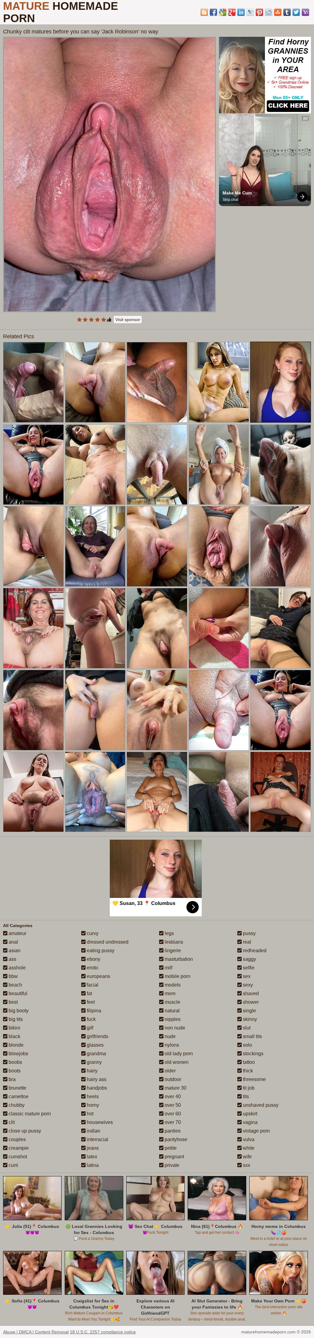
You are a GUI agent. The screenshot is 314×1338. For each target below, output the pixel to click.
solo (247, 1045)
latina (92, 1165)
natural (171, 1010)
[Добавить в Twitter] (296, 12)
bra (11, 1079)
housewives (99, 1122)
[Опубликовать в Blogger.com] (204, 12)
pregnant (173, 1156)
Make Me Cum (237, 192)
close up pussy (24, 1130)
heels (92, 1096)
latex (91, 1156)
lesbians (173, 942)
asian (14, 950)
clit (11, 1122)
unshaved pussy (260, 1105)
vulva (248, 1139)
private (171, 1165)
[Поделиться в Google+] (232, 12)
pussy (249, 933)
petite (170, 1148)
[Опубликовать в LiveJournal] (250, 12)
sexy (247, 984)
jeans (92, 1148)
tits (245, 1096)
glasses (95, 1045)
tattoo (248, 1062)
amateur (16, 933)
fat (89, 993)
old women (176, 1062)
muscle (171, 1002)
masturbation (178, 959)
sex (246, 976)
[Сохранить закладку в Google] (222, 12)
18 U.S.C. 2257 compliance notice (103, 1331)
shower (250, 1002)
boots (14, 1070)
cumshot (17, 1156)
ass (11, 959)
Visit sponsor (127, 319)
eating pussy (100, 950)
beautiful (17, 993)
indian (93, 1130)
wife (247, 1156)
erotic (92, 967)
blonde (15, 1045)
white (248, 1148)
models (172, 984)
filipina (93, 1010)
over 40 (172, 1096)
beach (14, 984)
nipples (172, 1019)
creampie (18, 1148)
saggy (249, 959)
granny (94, 1062)
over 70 (172, 1122)
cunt (12, 1165)
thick (247, 1070)
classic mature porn (29, 1113)
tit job (248, 1088)
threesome (254, 1079)
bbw (12, 976)
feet (90, 1002)
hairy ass (96, 1079)
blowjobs (17, 1053)
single (249, 1010)
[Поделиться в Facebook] (213, 12)
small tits (252, 1036)
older (169, 1070)
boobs (14, 1062)
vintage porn (256, 1130)
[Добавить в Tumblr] (287, 12)
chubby (16, 1105)
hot (90, 1113)
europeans (98, 976)
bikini (13, 1027)
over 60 (172, 1113)
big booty (18, 1010)
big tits (15, 1019)
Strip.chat (230, 199)
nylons (171, 1045)
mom (169, 993)
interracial (97, 1139)
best (12, 1002)
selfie (248, 967)
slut (246, 1027)
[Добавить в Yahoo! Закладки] (305, 12)
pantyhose (175, 1139)
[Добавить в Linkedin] (241, 12)
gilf (89, 1027)
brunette (16, 1088)
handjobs (96, 1088)
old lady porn (178, 1053)
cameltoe (18, 1096)
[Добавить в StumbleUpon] (277, 12)
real (246, 942)
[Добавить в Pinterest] (259, 12)
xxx (246, 1165)
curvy (92, 933)
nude (169, 1036)
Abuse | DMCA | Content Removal (36, 1331)
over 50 (172, 1105)
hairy (92, 1070)
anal (12, 942)
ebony (93, 959)
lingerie (172, 950)
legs (168, 933)
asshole (16, 967)
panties (172, 1130)
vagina (250, 1122)
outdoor (172, 1079)
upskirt (249, 1113)
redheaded (254, 950)
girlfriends (97, 1036)
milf (167, 967)
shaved (250, 993)
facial (92, 984)
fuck (91, 1019)
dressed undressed (107, 942)
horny (92, 1105)
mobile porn (176, 976)
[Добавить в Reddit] (268, 12)
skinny (249, 1019)
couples (16, 1139)
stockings (252, 1053)
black (13, 1036)
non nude (174, 1027)
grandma (96, 1053)
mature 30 (174, 1088)
